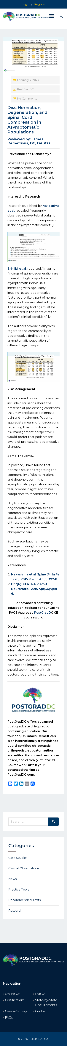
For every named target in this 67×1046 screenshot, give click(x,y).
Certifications (14, 1000)
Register (39, 4)
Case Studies (17, 858)
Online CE (12, 994)
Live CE (40, 994)
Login (25, 4)
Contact (41, 1011)
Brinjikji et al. (17, 268)
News (12, 879)
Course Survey (16, 1011)
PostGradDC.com (20, 774)
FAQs (9, 1017)
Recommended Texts (24, 900)
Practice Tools (18, 889)
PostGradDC (25, 89)
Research (15, 910)
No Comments (27, 98)
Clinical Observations (23, 868)
